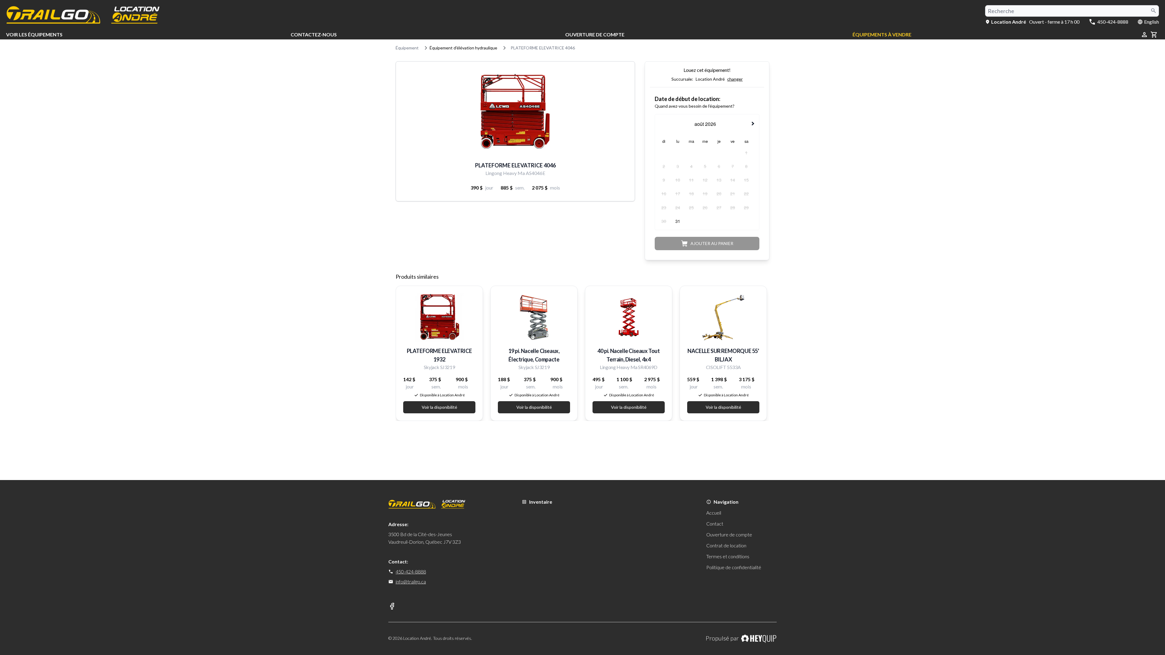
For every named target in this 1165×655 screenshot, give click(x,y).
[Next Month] (753, 123)
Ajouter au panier (712, 243)
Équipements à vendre (882, 34)
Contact (714, 523)
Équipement (407, 47)
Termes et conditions (727, 556)
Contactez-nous (314, 34)
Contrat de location (726, 545)
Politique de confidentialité (733, 567)
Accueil (713, 513)
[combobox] (1072, 11)
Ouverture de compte (594, 34)
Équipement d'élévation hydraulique (463, 47)
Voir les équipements (34, 34)
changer (735, 79)
